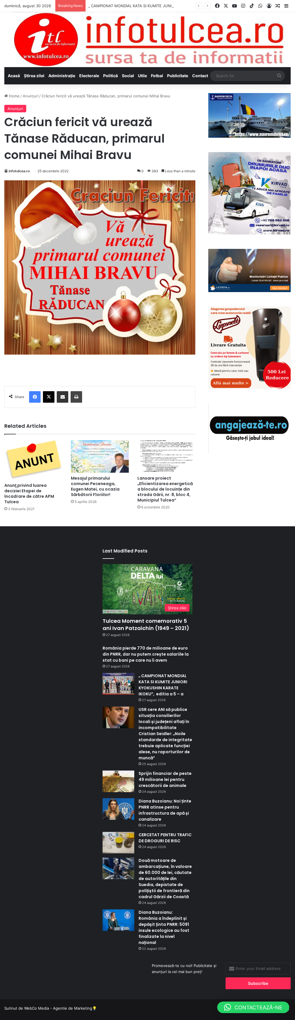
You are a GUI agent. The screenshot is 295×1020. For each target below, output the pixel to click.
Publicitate (177, 75)
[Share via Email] (62, 397)
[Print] (76, 397)
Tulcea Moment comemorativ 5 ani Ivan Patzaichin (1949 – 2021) (146, 624)
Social (128, 75)
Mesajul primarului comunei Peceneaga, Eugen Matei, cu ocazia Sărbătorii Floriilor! (95, 486)
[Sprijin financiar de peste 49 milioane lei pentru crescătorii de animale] (118, 781)
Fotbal (157, 75)
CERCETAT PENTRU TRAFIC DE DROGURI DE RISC (165, 838)
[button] (253, 1007)
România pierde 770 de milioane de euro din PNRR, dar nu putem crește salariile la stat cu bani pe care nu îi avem (146, 654)
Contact (200, 75)
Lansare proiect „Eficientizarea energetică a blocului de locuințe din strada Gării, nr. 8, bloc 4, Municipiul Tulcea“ (165, 489)
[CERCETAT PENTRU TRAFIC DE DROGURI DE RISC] (118, 843)
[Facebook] (35, 397)
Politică (110, 75)
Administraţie (61, 75)
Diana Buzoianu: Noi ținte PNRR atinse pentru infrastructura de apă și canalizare (165, 810)
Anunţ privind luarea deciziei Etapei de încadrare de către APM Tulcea (29, 493)
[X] (48, 397)
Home (14, 96)
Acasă (14, 75)
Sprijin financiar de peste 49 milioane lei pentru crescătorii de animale (165, 779)
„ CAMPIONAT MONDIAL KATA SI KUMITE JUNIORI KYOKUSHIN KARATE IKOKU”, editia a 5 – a (172, 5)
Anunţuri (30, 96)
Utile (142, 75)
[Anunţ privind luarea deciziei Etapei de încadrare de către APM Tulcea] (33, 460)
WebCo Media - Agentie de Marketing (58, 1008)
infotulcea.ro (19, 171)
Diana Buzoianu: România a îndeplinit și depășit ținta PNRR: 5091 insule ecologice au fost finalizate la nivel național (164, 927)
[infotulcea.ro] (147, 39)
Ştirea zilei (34, 75)
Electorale (89, 75)
